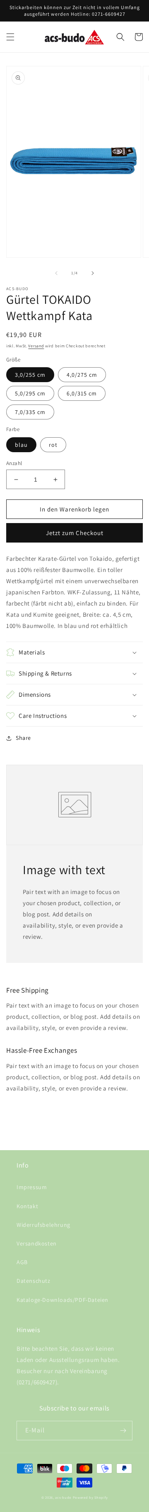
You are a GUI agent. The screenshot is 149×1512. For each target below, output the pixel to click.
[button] (10, 37)
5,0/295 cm (30, 393)
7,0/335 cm (30, 412)
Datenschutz (33, 1280)
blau (21, 444)
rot (53, 444)
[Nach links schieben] (56, 273)
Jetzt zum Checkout (74, 533)
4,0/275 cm (82, 374)
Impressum (32, 1187)
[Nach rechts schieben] (93, 273)
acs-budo (63, 1497)
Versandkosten (37, 1243)
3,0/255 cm (30, 374)
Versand (36, 346)
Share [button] (23, 737)
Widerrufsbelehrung (43, 1224)
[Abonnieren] (123, 1430)
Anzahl (14, 463)
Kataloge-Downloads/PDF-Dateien (62, 1300)
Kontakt (27, 1206)
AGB (22, 1262)
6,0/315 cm (82, 393)
